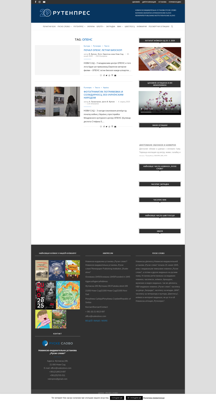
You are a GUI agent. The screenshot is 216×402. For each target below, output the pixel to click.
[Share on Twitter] (106, 75)
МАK (119, 26)
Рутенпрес (79, 26)
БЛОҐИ (100, 26)
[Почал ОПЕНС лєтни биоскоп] (57, 60)
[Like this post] (101, 75)
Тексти (106, 46)
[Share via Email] (115, 75)
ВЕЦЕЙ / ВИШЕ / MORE (96, 321)
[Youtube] (44, 2)
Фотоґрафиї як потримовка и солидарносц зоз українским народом (103, 94)
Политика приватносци (153, 398)
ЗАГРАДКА (110, 26)
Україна (106, 88)
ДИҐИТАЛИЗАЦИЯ (149, 2)
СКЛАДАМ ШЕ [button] (117, 398)
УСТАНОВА (162, 2)
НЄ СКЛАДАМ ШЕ (134, 398)
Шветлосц (130, 26)
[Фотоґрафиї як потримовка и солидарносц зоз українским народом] (57, 102)
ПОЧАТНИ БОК (49, 26)
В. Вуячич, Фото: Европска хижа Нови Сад (106, 54)
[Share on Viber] (112, 75)
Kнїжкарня (142, 26)
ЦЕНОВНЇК (136, 2)
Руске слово (64, 26)
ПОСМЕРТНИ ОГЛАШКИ (159, 26)
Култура (87, 46)
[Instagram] (39, 2)
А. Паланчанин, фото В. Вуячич (102, 102)
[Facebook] (35, 2)
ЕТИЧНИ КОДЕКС (175, 2)
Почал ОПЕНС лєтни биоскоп (103, 50)
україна (91, 26)
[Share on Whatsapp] (109, 75)
